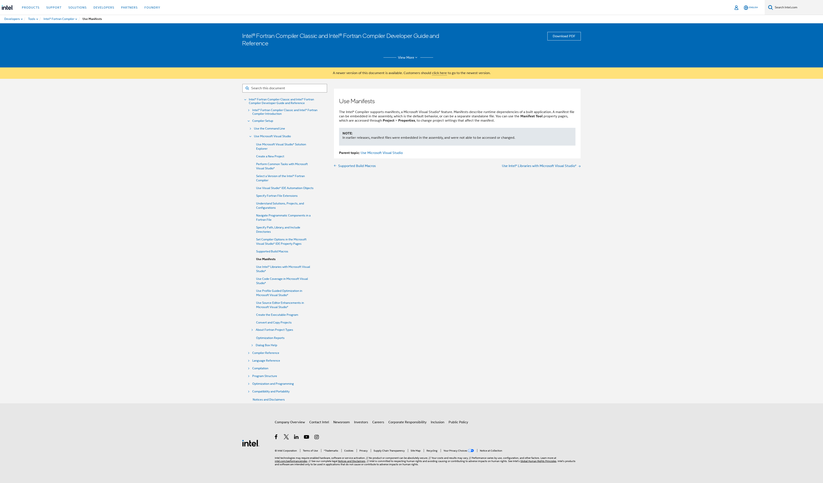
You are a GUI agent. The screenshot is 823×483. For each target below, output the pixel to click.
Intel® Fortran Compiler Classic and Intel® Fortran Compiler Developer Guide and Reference (281, 101)
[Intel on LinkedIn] (296, 437)
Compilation (260, 368)
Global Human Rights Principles (538, 461)
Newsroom (341, 422)
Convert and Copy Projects (274, 322)
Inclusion (437, 422)
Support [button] (54, 7)
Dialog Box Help (266, 345)
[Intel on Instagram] (317, 437)
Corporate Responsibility (407, 422)
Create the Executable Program (277, 315)
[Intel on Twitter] (286, 437)
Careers (378, 422)
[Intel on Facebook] (276, 437)
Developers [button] (103, 7)
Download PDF (564, 36)
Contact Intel (319, 422)
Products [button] (30, 7)
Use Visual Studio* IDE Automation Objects (285, 188)
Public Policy (458, 422)
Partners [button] (129, 7)
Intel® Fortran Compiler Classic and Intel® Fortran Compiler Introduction (284, 112)
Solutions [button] (77, 7)
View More (406, 57)
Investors (361, 422)
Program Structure (264, 376)
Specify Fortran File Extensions (277, 196)
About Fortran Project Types (274, 330)
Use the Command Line (269, 128)
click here (439, 73)
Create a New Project (270, 156)
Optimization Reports (270, 338)
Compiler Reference (265, 353)
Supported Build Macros (272, 251)
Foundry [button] (152, 7)
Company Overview (290, 422)
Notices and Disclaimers (269, 399)
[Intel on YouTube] (306, 437)
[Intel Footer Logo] (250, 443)
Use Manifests (266, 259)
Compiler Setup (262, 121)
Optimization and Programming (273, 384)
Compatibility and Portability (271, 391)
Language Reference (266, 360)
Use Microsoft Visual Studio (272, 136)
